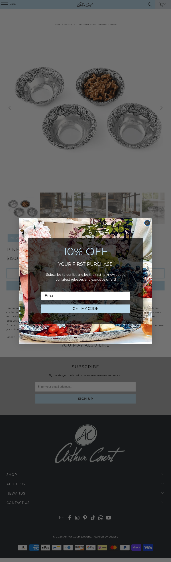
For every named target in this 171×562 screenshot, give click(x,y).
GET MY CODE (85, 308)
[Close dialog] (147, 223)
